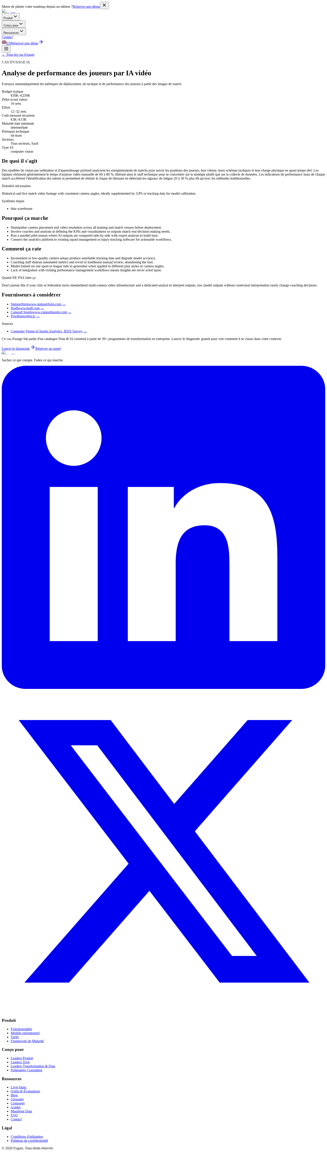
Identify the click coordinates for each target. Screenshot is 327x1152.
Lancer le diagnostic (16, 348)
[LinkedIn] (163, 688)
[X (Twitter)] (163, 1012)
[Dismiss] (104, 5)
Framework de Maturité (27, 1041)
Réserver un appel (48, 348)
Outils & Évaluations (25, 1091)
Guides (16, 1107)
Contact (7, 37)
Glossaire (17, 1099)
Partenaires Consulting (26, 1070)
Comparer (18, 1103)
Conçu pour (11, 25)
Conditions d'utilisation (27, 1136)
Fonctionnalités (21, 1029)
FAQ (14, 1115)
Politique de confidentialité (29, 1140)
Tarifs (15, 1037)
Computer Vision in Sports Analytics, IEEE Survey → (49, 331)
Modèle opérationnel (25, 1033)
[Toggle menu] (6, 49)
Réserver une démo (86, 6)
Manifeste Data (21, 1111)
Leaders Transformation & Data (33, 1066)
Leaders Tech (20, 1062)
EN (8, 43)
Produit (8, 18)
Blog (14, 1095)
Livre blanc (19, 1087)
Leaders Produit (22, 1058)
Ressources (11, 32)
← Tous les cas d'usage (18, 54)
